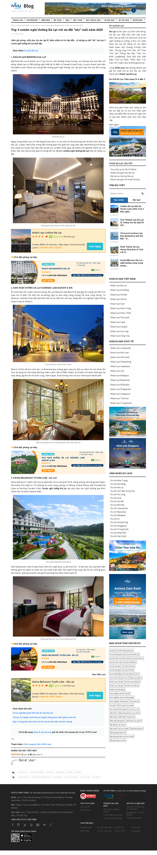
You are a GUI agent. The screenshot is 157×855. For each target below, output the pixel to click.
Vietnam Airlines (134, 818)
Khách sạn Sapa (117, 322)
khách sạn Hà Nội (116, 682)
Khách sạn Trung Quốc (121, 403)
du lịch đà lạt (57, 777)
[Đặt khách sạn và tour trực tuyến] (127, 436)
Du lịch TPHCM (128, 670)
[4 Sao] (18, 754)
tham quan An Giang (125, 705)
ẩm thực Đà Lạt (23, 777)
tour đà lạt (96, 777)
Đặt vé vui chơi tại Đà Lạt (122, 176)
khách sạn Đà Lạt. (128, 74)
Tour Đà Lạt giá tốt (120, 163)
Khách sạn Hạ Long (119, 331)
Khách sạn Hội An (118, 299)
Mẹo (67, 20)
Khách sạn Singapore (120, 394)
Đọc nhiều (119, 200)
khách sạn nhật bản (132, 682)
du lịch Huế (114, 658)
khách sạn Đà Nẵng (117, 689)
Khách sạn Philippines (120, 389)
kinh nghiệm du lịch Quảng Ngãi (121, 697)
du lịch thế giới (115, 670)
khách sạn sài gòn (117, 685)
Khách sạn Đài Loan (119, 352)
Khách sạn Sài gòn (118, 326)
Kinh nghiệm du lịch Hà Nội (120, 693)
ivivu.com (113, 678)
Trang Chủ (18, 20)
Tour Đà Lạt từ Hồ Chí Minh (123, 169)
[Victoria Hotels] (122, 795)
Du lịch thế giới (104, 831)
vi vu (137, 709)
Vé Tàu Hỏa (123, 20)
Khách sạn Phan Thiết (120, 313)
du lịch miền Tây (116, 662)
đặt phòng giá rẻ (137, 728)
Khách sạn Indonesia (120, 366)
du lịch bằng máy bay (125, 650)
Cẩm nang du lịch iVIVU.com (37, 744)
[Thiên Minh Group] (108, 795)
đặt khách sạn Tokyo (117, 725)
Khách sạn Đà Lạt (118, 285)
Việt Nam (113, 713)
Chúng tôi (85, 806)
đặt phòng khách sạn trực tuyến (122, 736)
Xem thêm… (114, 124)
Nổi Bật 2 (78, 772)
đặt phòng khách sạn (118, 732)
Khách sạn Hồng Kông (120, 361)
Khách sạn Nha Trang (120, 308)
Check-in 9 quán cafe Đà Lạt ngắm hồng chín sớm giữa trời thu (44, 717)
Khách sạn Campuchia (120, 348)
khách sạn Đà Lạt (42, 732)
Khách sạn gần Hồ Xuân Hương (125, 179)
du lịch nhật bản (130, 662)
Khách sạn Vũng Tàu (120, 335)
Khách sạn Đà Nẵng (119, 290)
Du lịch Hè (119, 827)
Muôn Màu (138, 20)
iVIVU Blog (85, 810)
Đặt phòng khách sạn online (129, 713)
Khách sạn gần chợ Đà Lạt (122, 172)
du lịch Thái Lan (129, 666)
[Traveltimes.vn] (127, 570)
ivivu (137, 674)
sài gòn (112, 705)
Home (13, 25)
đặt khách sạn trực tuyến (119, 728)
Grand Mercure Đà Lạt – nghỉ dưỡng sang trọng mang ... (132, 263)
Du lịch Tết (119, 831)
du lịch (112, 650)
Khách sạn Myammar (120, 380)
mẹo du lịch (135, 701)
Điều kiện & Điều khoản (111, 810)
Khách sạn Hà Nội (118, 294)
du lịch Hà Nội (125, 658)
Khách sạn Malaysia (119, 375)
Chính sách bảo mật (112, 815)
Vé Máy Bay (109, 20)
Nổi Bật (69, 772)
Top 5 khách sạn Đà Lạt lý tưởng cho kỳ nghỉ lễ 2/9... (132, 222)
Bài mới (137, 200)
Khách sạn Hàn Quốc (120, 357)
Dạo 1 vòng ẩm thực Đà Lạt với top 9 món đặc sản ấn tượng (42, 721)
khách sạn (123, 678)
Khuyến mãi (85, 827)
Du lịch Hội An (138, 658)
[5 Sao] (20, 754)
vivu (131, 709)
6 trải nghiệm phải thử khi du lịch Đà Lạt (33, 713)
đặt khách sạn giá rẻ (133, 721)
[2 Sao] (14, 754)
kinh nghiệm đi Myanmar (119, 701)
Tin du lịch (136, 827)
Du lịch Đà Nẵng (116, 674)
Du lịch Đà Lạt (34, 25)
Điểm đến (45, 20)
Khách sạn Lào (117, 371)
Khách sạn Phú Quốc (120, 317)
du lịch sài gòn (115, 666)
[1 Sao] (12, 754)
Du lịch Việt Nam (105, 827)
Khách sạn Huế (117, 303)
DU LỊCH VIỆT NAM (23, 25)
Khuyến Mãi (32, 20)
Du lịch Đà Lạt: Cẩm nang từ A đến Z (127, 79)
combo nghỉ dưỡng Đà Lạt (41, 777)
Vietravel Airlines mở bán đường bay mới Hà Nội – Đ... (131, 236)
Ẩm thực (57, 20)
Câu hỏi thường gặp (112, 818)
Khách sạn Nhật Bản (120, 384)
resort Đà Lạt (85, 777)
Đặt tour (77, 20)
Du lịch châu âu (133, 654)
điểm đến (113, 717)
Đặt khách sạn (93, 20)
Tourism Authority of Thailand (135, 807)
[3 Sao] (16, 754)
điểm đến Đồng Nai (117, 721)
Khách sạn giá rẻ (135, 678)
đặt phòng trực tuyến (118, 740)
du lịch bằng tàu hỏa (117, 654)
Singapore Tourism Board (136, 813)
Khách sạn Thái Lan (119, 398)
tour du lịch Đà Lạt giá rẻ (119, 709)
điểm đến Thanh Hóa (127, 717)
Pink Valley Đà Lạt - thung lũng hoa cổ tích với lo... (131, 249)
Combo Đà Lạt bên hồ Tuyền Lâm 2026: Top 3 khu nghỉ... (132, 209)
